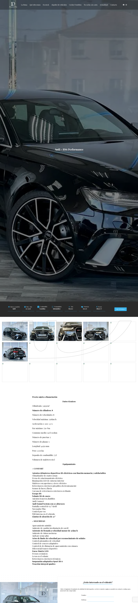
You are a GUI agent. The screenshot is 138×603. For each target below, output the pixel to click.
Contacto (113, 5)
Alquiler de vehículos (59, 5)
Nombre (83, 595)
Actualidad (104, 5)
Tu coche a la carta (90, 5)
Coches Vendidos (75, 5)
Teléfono (83, 600)
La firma (24, 5)
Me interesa (120, 309)
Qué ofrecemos (35, 5)
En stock (46, 5)
